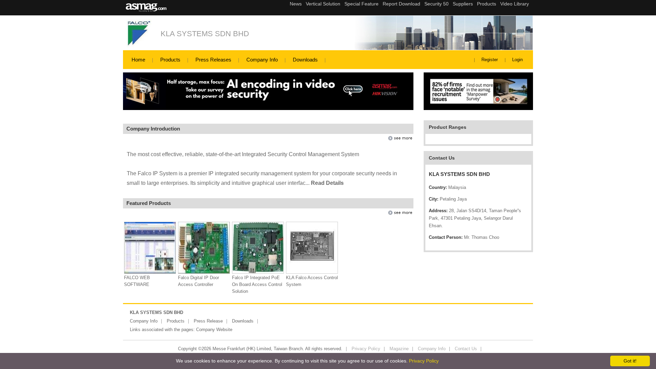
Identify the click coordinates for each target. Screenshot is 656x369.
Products (170, 60)
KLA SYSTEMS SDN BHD (205, 33)
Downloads (305, 60)
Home (138, 60)
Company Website (214, 329)
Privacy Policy (366, 348)
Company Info (262, 60)
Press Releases (213, 60)
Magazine (399, 348)
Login (517, 59)
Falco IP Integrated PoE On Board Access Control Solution (257, 284)
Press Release (208, 321)
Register (489, 59)
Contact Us (466, 348)
